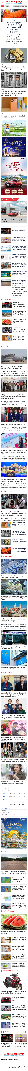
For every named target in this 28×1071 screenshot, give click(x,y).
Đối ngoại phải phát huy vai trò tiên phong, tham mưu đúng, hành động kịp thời (13, 480)
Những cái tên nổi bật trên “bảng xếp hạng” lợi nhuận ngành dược (12, 576)
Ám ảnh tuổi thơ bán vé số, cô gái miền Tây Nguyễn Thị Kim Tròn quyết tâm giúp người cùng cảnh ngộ (14, 761)
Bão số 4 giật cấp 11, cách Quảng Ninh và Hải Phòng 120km (19, 879)
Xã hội (5, 851)
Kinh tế (13, 20)
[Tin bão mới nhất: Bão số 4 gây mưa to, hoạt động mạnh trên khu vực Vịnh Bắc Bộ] (6, 897)
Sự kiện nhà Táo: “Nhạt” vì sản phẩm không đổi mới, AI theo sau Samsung (12, 782)
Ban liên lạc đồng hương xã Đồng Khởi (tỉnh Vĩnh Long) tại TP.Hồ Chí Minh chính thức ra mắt (13, 739)
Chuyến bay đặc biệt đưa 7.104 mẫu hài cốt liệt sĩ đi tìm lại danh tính (13, 367)
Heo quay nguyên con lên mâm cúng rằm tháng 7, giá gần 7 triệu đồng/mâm (14, 27)
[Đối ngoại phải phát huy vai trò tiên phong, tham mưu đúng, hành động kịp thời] (14, 469)
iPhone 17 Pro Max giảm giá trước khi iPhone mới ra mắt (13, 117)
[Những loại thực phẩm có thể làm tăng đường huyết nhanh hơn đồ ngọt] (6, 940)
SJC (4, 793)
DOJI (4, 799)
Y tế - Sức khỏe (8, 911)
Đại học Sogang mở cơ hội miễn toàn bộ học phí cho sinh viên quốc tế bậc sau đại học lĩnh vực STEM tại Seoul (19, 257)
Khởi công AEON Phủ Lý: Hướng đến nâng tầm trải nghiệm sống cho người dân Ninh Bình (14, 452)
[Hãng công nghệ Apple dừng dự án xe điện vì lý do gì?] (6, 1000)
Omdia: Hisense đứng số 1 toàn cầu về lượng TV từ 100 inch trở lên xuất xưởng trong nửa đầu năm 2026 (19, 274)
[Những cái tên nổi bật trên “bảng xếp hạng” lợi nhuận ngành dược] (14, 566)
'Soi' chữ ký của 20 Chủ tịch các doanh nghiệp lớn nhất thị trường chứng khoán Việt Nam (13, 717)
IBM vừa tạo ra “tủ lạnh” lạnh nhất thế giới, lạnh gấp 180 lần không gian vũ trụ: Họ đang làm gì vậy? (13, 93)
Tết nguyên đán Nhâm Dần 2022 (16, 6)
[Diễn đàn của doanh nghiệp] (14, 2)
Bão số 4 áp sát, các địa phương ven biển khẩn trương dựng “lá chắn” (19, 905)
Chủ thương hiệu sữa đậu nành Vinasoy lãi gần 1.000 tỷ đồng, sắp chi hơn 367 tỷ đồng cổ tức (14, 598)
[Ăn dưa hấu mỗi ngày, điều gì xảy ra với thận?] (14, 922)
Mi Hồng (4, 804)
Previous (22, 1032)
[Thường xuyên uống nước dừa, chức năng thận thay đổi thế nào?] (6, 966)
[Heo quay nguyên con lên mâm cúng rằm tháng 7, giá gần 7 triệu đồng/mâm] (14, 15)
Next (25, 1032)
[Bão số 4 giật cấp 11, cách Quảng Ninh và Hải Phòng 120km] (6, 880)
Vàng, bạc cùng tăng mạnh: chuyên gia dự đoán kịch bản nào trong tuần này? (13, 68)
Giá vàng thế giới (6, 808)
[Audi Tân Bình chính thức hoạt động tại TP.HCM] (14, 209)
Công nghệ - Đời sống (11, 971)
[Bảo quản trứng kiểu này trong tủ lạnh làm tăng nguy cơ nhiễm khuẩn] (6, 948)
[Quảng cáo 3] (14, 833)
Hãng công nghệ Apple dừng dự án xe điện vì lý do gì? (19, 999)
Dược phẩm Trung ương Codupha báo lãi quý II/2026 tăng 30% (13, 647)
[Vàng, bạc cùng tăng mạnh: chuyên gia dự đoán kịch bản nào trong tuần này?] (14, 55)
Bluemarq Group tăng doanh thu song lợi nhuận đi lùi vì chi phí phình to (13, 668)
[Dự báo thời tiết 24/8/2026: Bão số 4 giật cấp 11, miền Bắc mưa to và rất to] (6, 282)
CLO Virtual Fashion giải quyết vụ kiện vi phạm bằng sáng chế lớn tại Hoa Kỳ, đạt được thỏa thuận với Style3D (19, 240)
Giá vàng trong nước (7, 788)
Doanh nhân (7, 672)
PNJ (4, 796)
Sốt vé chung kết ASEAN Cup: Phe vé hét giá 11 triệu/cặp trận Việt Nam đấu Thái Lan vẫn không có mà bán (13, 513)
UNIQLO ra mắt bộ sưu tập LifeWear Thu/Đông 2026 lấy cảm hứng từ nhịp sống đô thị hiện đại (13, 396)
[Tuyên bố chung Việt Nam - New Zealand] (14, 414)
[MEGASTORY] (14, 128)
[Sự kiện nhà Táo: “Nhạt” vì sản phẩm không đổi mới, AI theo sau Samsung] (14, 772)
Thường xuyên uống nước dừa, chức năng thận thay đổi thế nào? (18, 965)
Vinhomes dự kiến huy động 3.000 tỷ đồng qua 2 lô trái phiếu (13, 620)
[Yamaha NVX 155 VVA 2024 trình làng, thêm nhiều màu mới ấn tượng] (14, 981)
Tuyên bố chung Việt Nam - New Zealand (13, 424)
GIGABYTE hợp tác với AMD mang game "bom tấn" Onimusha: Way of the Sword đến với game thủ (7, 1045)
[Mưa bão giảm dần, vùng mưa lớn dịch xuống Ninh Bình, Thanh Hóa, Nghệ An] (6, 889)
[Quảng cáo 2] (14, 147)
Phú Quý (4, 802)
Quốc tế (6, 1032)
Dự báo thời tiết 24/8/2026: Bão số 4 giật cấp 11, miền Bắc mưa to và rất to (19, 282)
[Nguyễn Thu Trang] (14, 176)
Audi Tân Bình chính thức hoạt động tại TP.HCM (13, 220)
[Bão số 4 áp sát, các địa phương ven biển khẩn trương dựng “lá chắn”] (6, 906)
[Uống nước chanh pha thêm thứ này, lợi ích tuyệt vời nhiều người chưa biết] (6, 957)
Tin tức (5, 346)
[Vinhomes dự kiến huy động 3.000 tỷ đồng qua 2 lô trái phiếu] (14, 609)
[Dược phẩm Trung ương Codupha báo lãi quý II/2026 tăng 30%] (14, 637)
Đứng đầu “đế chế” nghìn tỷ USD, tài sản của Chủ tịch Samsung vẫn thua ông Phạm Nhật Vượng (13, 695)
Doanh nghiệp (8, 556)
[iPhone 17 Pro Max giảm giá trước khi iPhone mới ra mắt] (14, 104)
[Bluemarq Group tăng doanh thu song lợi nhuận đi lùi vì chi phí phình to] (14, 658)
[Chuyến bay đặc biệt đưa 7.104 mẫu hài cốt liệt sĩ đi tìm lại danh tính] (14, 356)
